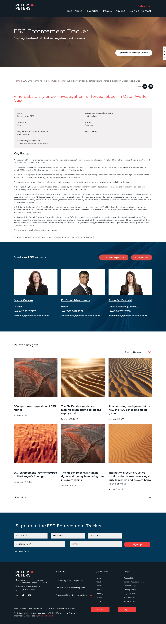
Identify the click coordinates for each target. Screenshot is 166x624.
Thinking (119, 11)
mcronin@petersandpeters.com (31, 315)
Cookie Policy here (47, 616)
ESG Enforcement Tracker (36, 81)
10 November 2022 (70, 237)
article (34, 237)
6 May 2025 (88, 237)
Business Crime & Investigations (71, 595)
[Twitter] (164, 54)
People (107, 11)
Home (68, 11)
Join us (134, 11)
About (78, 11)
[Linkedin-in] (164, 51)
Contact (146, 11)
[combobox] (134, 352)
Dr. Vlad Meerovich (75, 300)
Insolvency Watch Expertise (69, 580)
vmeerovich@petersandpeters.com (80, 315)
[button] (79, 11)
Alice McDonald (120, 300)
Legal (127, 571)
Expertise (92, 11)
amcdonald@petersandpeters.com (128, 315)
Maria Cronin (23, 300)
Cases (55, 81)
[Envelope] (164, 58)
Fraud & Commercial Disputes (70, 588)
